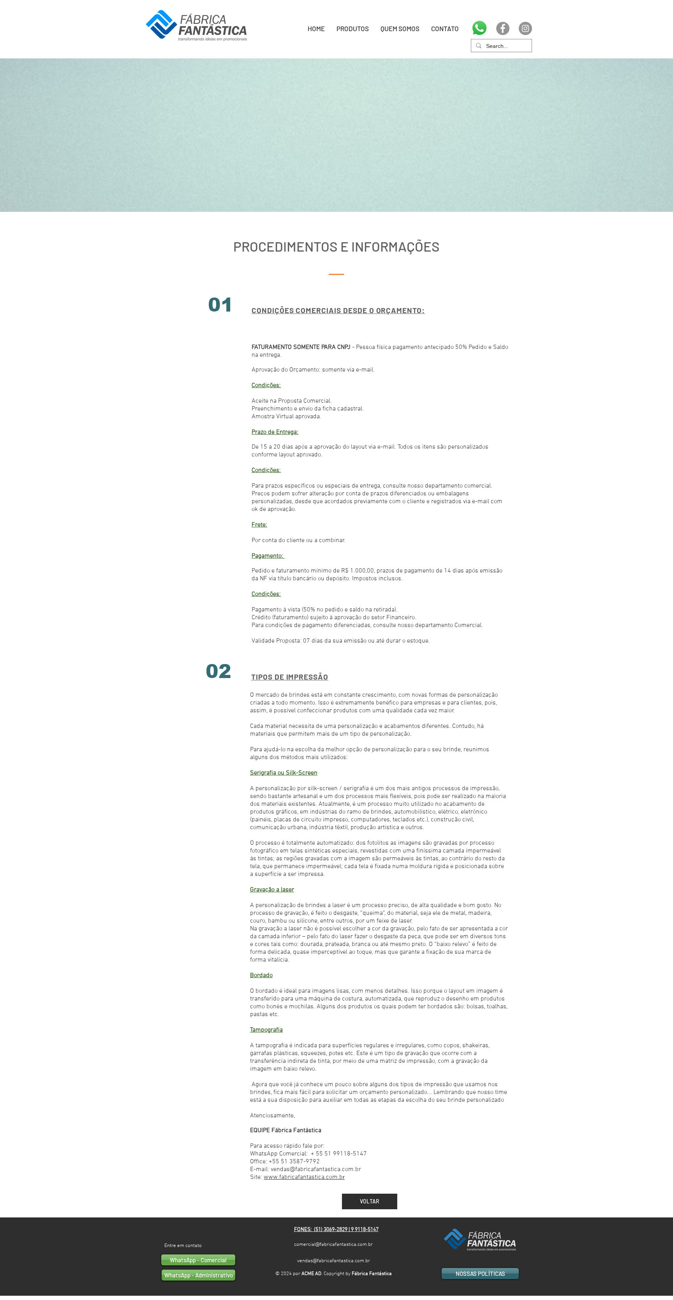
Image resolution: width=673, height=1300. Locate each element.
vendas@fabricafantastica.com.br (333, 1261)
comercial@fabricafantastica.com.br (333, 1245)
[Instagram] (525, 28)
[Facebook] (502, 28)
